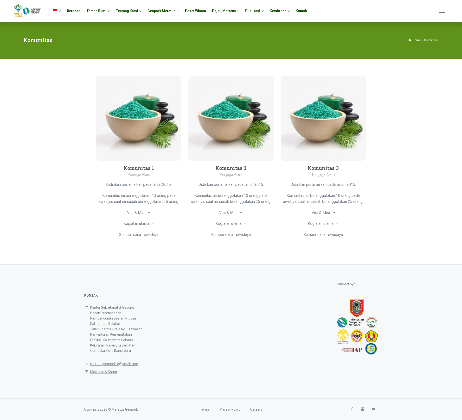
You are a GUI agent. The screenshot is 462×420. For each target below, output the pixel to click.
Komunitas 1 (138, 168)
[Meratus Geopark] (27, 10)
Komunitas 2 (231, 168)
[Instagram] (362, 409)
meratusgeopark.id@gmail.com (114, 364)
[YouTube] (373, 409)
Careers (256, 409)
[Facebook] (351, 409)
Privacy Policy (230, 409)
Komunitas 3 (323, 168)
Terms (205, 409)
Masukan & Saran (103, 372)
